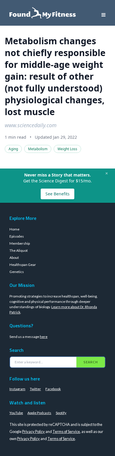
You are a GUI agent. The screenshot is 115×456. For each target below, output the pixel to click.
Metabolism (37, 148)
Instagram (17, 389)
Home (14, 229)
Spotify (61, 413)
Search (90, 362)
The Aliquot (18, 250)
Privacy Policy (33, 431)
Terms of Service (66, 431)
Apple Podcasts (39, 413)
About (14, 257)
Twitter (35, 389)
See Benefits (57, 194)
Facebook (53, 389)
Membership (19, 243)
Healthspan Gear (22, 264)
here (43, 336)
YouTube (16, 413)
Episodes (16, 236)
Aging (13, 148)
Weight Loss (67, 148)
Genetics (16, 271)
